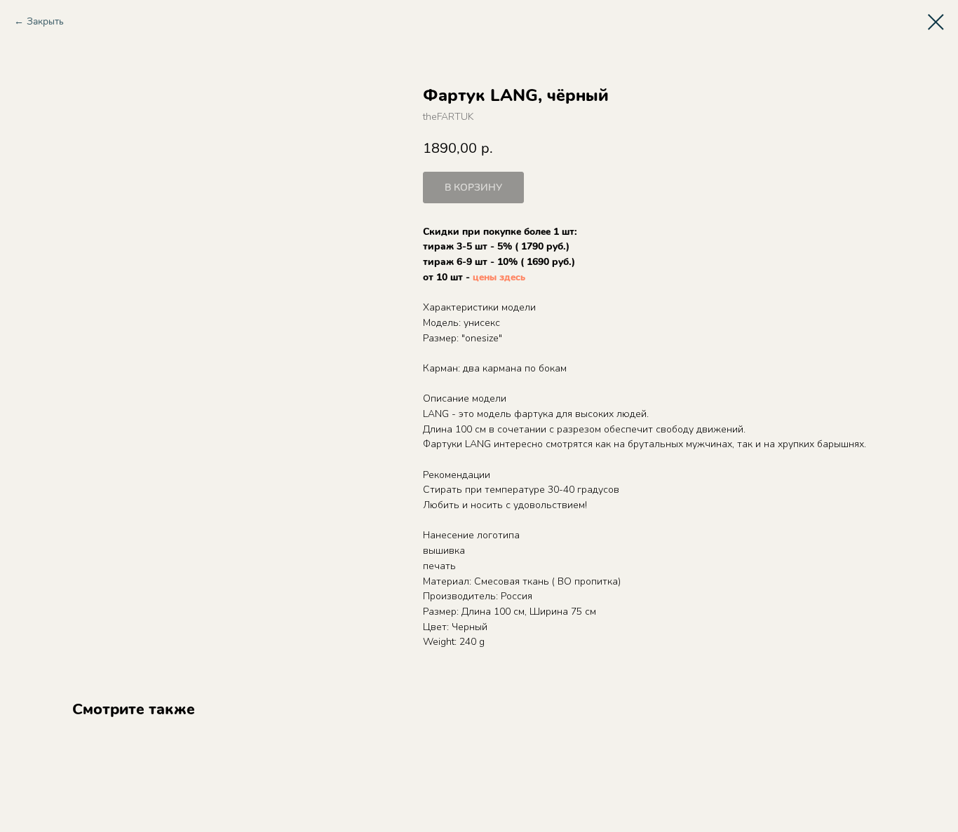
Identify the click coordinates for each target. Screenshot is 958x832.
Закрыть (45, 21)
